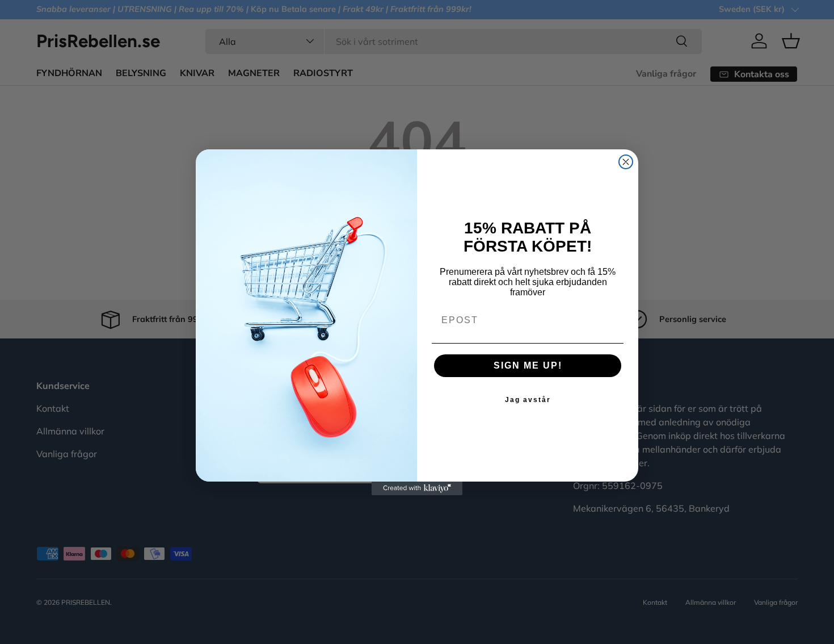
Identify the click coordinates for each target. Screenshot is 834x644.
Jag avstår (528, 400)
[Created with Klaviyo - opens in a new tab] (417, 488)
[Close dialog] (626, 162)
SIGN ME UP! (528, 365)
